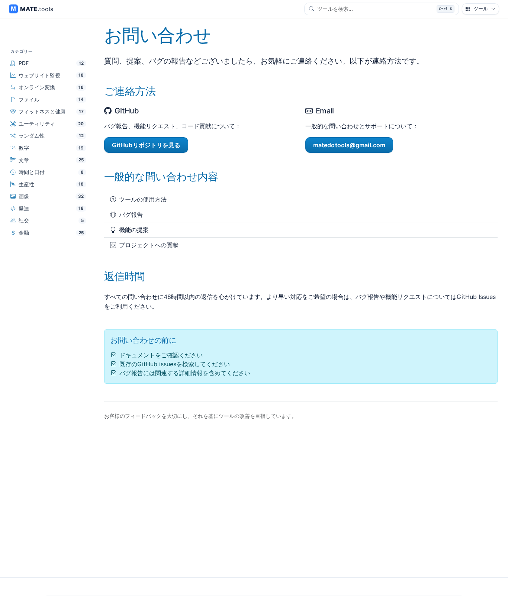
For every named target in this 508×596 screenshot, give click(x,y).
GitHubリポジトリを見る (146, 145)
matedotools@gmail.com (349, 145)
